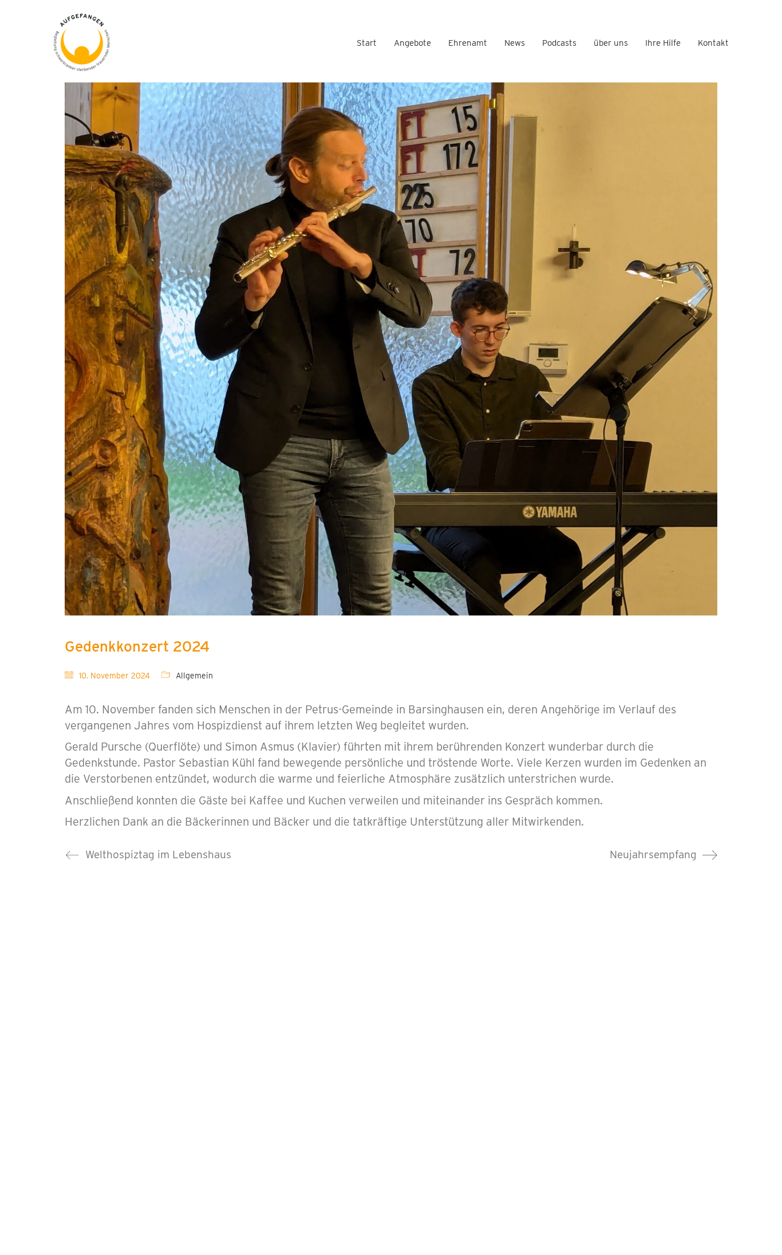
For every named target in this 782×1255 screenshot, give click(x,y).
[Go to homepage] (81, 42)
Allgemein (194, 675)
